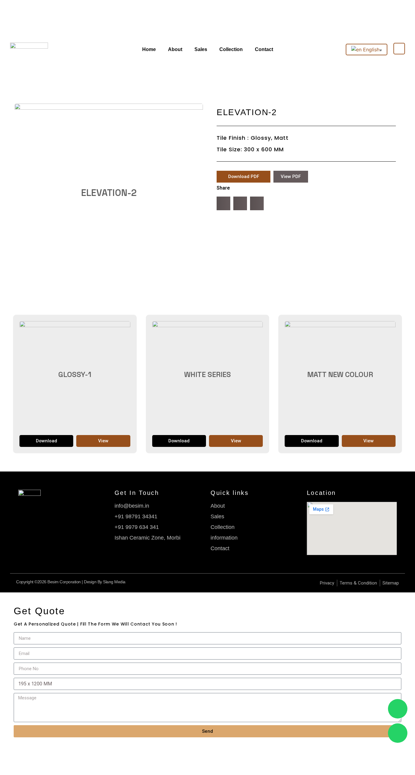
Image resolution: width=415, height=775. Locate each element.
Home (149, 49)
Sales (200, 49)
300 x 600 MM (264, 149)
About (175, 49)
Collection (231, 49)
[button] (223, 203)
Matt (281, 138)
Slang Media (114, 581)
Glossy (261, 138)
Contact (264, 49)
